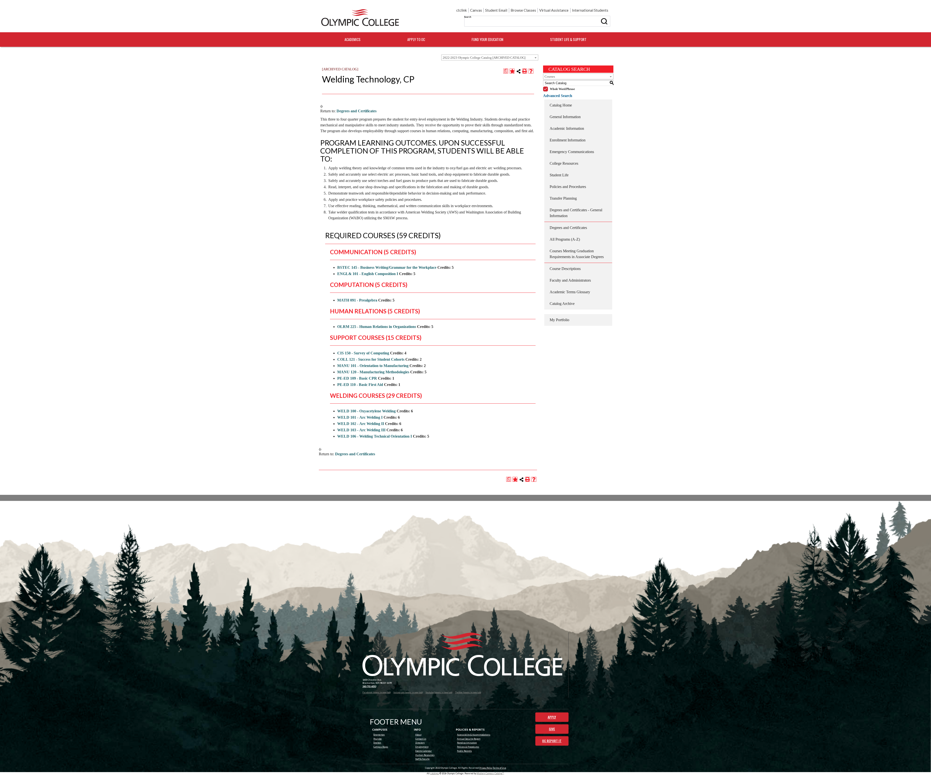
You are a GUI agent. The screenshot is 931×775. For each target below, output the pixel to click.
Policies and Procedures (568, 187)
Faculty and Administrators (570, 280)
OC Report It (552, 740)
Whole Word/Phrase (562, 89)
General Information (565, 117)
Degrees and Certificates (357, 111)
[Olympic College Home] (462, 654)
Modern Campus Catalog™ (490, 773)
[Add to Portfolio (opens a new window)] (512, 71)
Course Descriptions (565, 269)
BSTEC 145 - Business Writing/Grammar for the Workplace (386, 267)
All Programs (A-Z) (565, 239)
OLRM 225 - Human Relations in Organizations (376, 327)
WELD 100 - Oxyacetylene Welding (366, 411)
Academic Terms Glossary (570, 292)
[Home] (360, 17)
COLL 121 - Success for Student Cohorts (370, 359)
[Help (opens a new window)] (531, 71)
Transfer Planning (563, 198)
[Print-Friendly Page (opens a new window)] (524, 71)
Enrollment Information (568, 140)
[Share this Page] (518, 71)
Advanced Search (557, 96)
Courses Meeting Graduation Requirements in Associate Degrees (577, 254)
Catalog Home (561, 105)
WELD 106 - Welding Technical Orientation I (374, 436)
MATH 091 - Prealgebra (357, 300)
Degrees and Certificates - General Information (576, 213)
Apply (552, 717)
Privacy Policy (485, 768)
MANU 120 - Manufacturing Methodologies (373, 372)
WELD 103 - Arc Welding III (361, 430)
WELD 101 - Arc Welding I (360, 417)
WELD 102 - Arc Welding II (360, 424)
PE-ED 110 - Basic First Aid (360, 385)
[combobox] (489, 57)
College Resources (564, 163)
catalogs (434, 773)
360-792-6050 (369, 686)
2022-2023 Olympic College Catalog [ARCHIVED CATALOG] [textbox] (484, 57)
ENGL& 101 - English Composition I (367, 274)
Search (467, 17)
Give (552, 728)
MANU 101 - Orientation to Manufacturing (373, 366)
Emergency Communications (572, 152)
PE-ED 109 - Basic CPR (357, 378)
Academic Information (567, 128)
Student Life (559, 175)
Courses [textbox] (550, 76)
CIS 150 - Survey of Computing (363, 353)
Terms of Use (499, 768)
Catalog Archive (562, 304)
